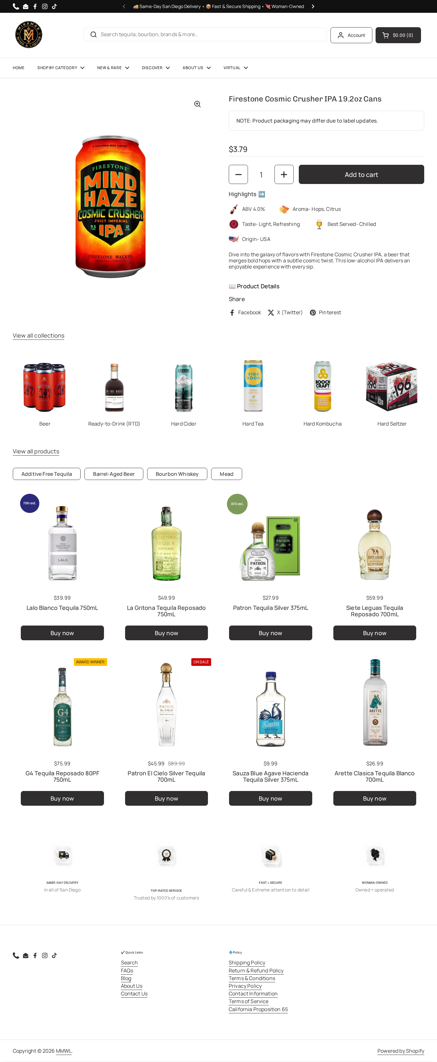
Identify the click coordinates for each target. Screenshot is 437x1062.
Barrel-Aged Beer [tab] (114, 473)
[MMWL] (29, 35)
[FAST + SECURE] (270, 855)
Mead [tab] (227, 473)
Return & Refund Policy (256, 970)
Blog (126, 978)
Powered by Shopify (400, 1050)
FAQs (127, 970)
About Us (131, 985)
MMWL (64, 1050)
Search (129, 962)
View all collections (38, 335)
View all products (36, 451)
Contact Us (134, 993)
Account (357, 35)
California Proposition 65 (258, 1009)
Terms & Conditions (252, 978)
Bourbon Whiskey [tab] (177, 473)
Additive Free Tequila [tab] (46, 473)
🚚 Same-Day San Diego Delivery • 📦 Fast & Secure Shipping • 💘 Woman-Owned (218, 6)
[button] (398, 35)
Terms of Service (249, 1001)
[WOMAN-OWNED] (374, 855)
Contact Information (253, 993)
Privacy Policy (245, 985)
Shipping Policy (247, 962)
